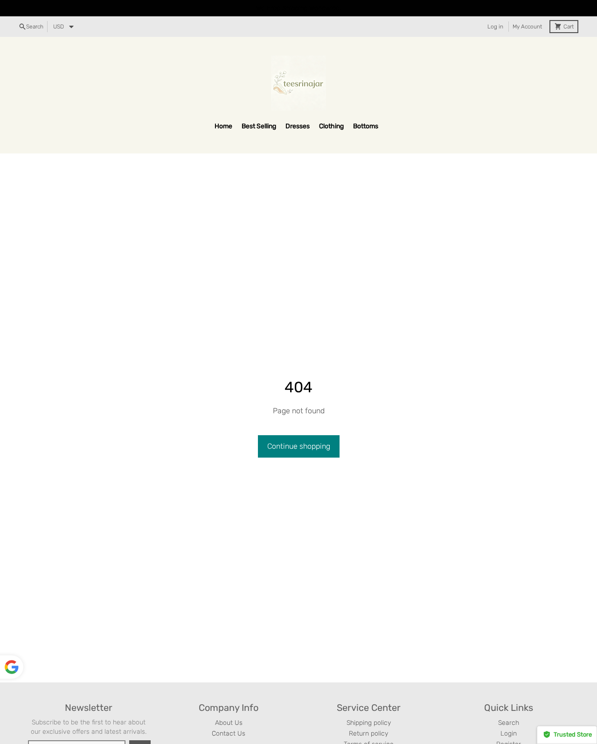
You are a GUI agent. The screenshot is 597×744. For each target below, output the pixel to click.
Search (508, 723)
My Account (527, 26)
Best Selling (259, 126)
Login (508, 733)
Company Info (228, 707)
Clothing (331, 126)
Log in (495, 26)
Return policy (368, 733)
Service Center (369, 707)
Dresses (297, 126)
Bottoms (365, 126)
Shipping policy (369, 723)
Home (223, 126)
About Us (229, 723)
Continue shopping (298, 446)
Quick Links (508, 707)
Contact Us (228, 733)
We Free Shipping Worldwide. (298, 8)
